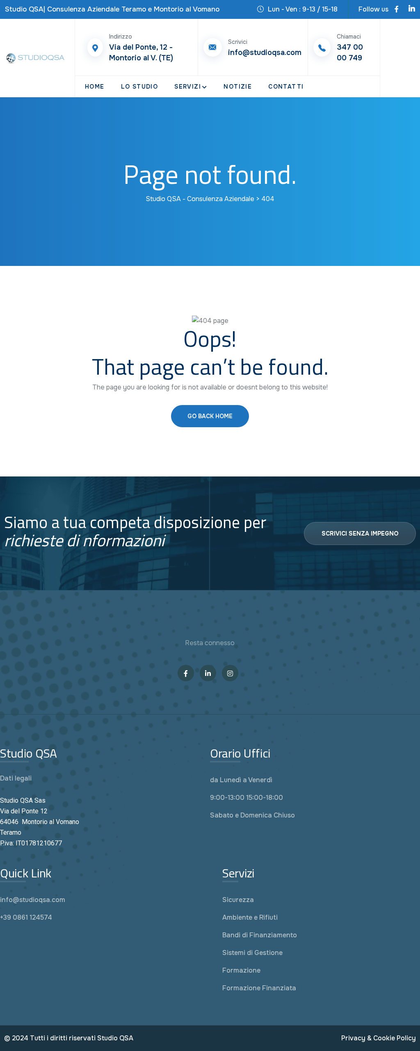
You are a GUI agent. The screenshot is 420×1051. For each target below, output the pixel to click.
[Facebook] (397, 9)
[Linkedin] (412, 9)
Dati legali (16, 778)
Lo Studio (139, 86)
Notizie (238, 86)
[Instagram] (230, 673)
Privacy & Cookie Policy (378, 1038)
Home (95, 86)
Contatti (286, 86)
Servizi (187, 86)
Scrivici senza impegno (360, 533)
